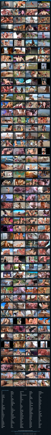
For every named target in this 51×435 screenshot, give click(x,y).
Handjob (30, 397)
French (21, 419)
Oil (39, 410)
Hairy (30, 396)
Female (21, 405)
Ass (2, 403)
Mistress (40, 397)
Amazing (3, 396)
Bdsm (2, 411)
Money (40, 399)
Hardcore (31, 398)
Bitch (2, 419)
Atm (2, 404)
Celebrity (12, 399)
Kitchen (30, 419)
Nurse (40, 406)
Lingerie (30, 426)
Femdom (21, 406)
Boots (2, 425)
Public (40, 425)
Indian (30, 411)
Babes (2, 406)
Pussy (39, 426)
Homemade (31, 403)
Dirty (11, 426)
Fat (20, 403)
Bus (11, 395)
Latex (30, 420)
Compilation (13, 410)
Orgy (39, 412)
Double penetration (23, 395)
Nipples (40, 404)
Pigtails (40, 420)
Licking (30, 425)
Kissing (30, 418)
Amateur (3, 395)
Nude (39, 405)
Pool (39, 421)
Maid (30, 427)
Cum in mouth (13, 417)
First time (21, 411)
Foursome (21, 418)
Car (11, 397)
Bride (2, 427)
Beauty (3, 413)
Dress (21, 396)
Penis (39, 418)
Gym (30, 395)
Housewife (31, 405)
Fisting (21, 412)
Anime (3, 399)
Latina (30, 421)
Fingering (21, 410)
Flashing (21, 413)
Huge (30, 406)
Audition (3, 405)
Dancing (12, 421)
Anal (2, 398)
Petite (40, 419)
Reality (40, 427)
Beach (2, 412)
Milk (39, 396)
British (12, 391)
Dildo (12, 425)
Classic (12, 405)
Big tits (3, 417)
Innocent (30, 412)
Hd (29, 399)
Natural (40, 403)
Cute (11, 419)
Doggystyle (22, 391)
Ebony (21, 397)
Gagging (21, 421)
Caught (12, 398)
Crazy (12, 413)
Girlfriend (21, 427)
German (21, 426)
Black (2, 420)
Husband (30, 410)
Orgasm (40, 411)
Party (39, 417)
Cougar (12, 411)
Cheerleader (13, 403)
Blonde (3, 421)
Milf (39, 395)
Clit (11, 406)
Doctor (12, 427)
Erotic (21, 398)
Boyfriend (3, 426)
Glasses (30, 391)
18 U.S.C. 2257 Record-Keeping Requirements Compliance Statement (25, 430)
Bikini (2, 418)
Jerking (30, 417)
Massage (40, 391)
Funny (21, 420)
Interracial (31, 413)
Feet (20, 404)
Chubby (12, 404)
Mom (39, 398)
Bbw (2, 410)
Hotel (30, 404)
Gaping (21, 425)
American (3, 397)
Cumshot (12, 418)
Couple (12, 412)
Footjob (21, 417)
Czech (12, 420)
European (21, 399)
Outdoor (40, 413)
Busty (12, 396)
